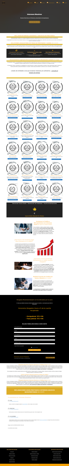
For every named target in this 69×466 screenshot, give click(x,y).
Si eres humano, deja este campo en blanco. (34, 352)
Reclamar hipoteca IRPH (57, 453)
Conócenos (12, 457)
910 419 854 (49, 357)
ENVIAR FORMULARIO (34, 350)
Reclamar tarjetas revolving (57, 455)
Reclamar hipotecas (34, 451)
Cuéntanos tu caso (17, 342)
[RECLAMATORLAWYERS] (3, 2)
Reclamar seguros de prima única (57, 451)
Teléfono (16, 338)
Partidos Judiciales (34, 459)
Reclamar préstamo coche (57, 457)
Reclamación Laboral (34, 457)
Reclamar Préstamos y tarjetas (34, 453)
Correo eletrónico (17, 334)
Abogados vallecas (12, 459)
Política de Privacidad (12, 455)
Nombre (15, 330)
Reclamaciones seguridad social (57, 459)
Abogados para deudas (34, 455)
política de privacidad (35, 347)
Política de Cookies (12, 453)
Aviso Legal (12, 451)
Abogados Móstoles (12, 461)
